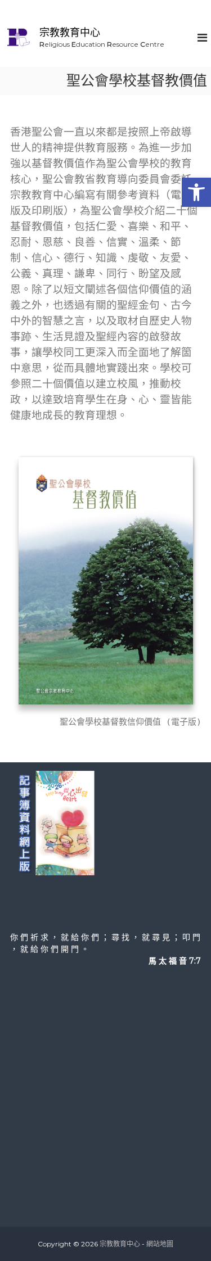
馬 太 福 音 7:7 (175, 961)
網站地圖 (159, 1244)
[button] (196, 192)
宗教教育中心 (69, 32)
